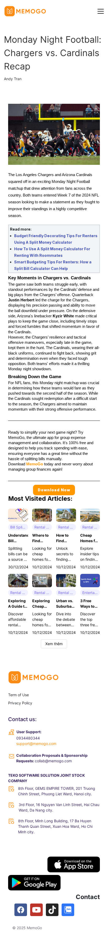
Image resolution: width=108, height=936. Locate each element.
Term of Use (18, 695)
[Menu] (101, 11)
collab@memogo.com (53, 761)
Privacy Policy (20, 703)
